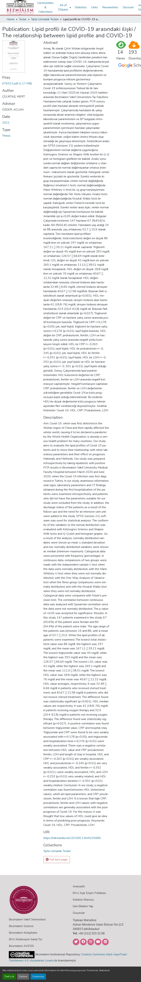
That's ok (9, 976)
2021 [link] (6, 123)
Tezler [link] (23, 19)
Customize (38, 976)
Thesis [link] (6, 136)
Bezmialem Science (21, 926)
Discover (128, 7)
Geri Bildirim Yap (83, 906)
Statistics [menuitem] (81, 7)
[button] (20, 7)
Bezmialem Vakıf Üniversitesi (27, 919)
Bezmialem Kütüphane (23, 932)
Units (94, 7)
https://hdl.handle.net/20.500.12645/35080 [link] (72, 838)
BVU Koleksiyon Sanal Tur (25, 939)
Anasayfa (79, 886)
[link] (20, 83)
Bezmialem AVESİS (21, 945)
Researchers (110, 7)
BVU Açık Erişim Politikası (89, 893)
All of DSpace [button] (63, 7)
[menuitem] (64, 7)
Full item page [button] (58, 860)
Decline (23, 976)
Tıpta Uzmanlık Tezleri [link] (45, 19)
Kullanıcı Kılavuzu (83, 899)
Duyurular (79, 912)
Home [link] (11, 19)
